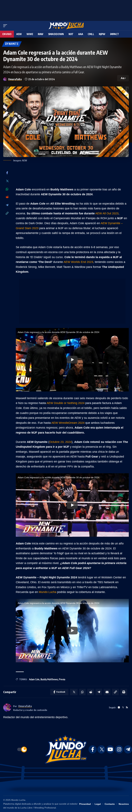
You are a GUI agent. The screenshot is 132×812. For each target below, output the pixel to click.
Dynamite (12, 43)
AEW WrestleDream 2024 (68, 422)
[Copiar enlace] (7, 213)
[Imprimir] (123, 692)
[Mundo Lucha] (66, 26)
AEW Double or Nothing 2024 (66, 403)
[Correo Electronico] (107, 692)
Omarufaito (15, 79)
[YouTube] (110, 749)
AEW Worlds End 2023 (78, 262)
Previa (62, 679)
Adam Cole (34, 679)
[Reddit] (7, 197)
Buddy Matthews (49, 679)
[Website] (119, 707)
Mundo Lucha (47, 592)
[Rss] (127, 707)
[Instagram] (119, 749)
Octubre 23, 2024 (60, 442)
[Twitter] (7, 181)
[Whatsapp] (7, 189)
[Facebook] (7, 173)
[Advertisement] (66, 9)
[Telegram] (7, 205)
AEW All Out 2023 (106, 213)
